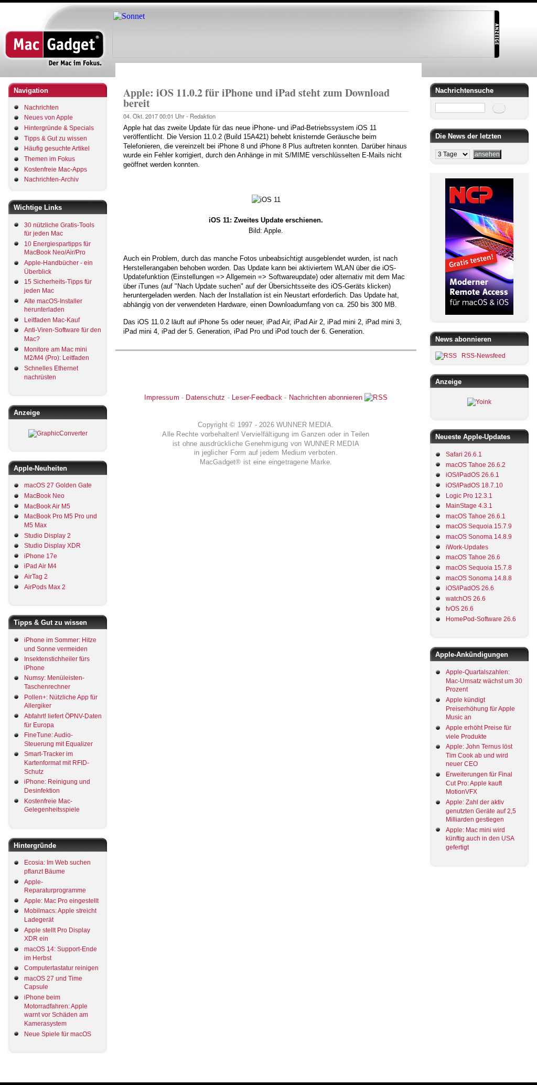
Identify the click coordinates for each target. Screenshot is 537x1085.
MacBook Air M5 (47, 506)
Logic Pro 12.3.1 (469, 495)
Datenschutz (205, 397)
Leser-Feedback (257, 397)
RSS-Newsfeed (483, 355)
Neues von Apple (48, 117)
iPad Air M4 (40, 566)
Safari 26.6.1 (464, 454)
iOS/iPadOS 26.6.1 (472, 474)
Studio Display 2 (47, 535)
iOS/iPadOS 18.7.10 (474, 485)
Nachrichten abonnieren (325, 397)
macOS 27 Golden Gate (58, 485)
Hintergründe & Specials (59, 128)
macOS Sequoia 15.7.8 (479, 567)
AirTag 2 (36, 576)
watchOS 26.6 (466, 598)
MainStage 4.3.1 (469, 505)
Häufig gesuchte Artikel (57, 148)
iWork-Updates (467, 547)
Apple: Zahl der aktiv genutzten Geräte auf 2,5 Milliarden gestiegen (481, 811)
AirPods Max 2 (45, 587)
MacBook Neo (44, 495)
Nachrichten (41, 107)
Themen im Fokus (49, 159)
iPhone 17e (40, 556)
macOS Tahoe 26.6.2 (476, 465)
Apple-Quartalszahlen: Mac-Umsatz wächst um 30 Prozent (484, 680)
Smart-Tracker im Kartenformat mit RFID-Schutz (56, 762)
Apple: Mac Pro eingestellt (61, 901)
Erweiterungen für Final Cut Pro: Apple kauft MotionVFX (479, 783)
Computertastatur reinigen (61, 968)
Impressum (161, 397)
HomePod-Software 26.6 (481, 619)
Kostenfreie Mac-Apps (55, 169)
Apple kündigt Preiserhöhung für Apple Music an (480, 708)
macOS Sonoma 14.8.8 (479, 578)
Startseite (136, 70)
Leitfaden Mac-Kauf (52, 320)
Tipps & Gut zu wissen (55, 138)
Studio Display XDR (52, 545)
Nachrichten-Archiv (51, 179)
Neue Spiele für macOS (57, 1034)
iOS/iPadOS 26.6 (470, 588)
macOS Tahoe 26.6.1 (476, 516)
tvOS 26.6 (460, 608)
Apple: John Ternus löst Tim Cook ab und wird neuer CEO (479, 755)
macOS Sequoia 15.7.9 (479, 526)
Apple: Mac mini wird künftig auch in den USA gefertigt (480, 838)
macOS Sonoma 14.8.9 (479, 536)
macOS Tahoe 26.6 (473, 557)
